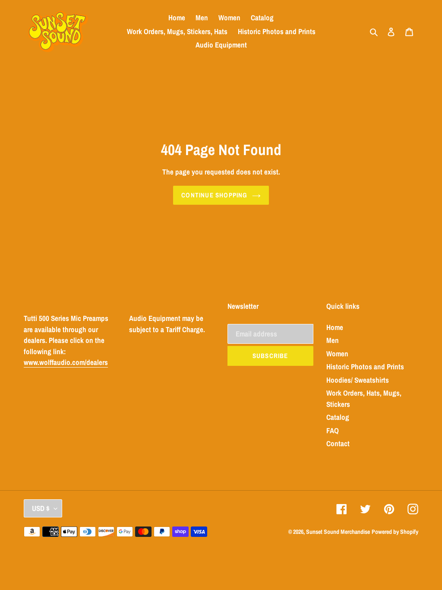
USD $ (41, 508)
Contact (338, 443)
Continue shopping (214, 195)
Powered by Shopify (395, 532)
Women (337, 353)
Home (334, 327)
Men (332, 340)
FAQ (332, 430)
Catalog (337, 417)
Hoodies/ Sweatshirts (357, 380)
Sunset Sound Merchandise (338, 532)
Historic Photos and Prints (365, 366)
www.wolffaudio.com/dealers (66, 362)
